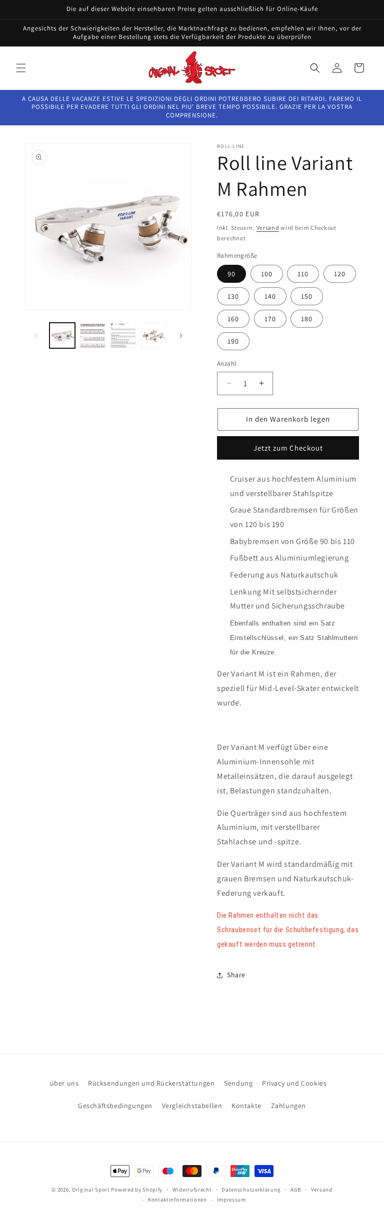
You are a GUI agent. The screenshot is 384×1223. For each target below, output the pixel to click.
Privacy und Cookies (294, 1083)
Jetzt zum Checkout (288, 448)
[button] (21, 68)
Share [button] (236, 974)
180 (306, 318)
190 (233, 341)
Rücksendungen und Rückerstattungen (151, 1083)
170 (270, 318)
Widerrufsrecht (192, 1189)
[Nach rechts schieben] (181, 336)
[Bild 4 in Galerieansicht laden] (153, 335)
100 (266, 273)
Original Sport (91, 1189)
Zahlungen (288, 1105)
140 (270, 296)
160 (233, 318)
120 (340, 273)
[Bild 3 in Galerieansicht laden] (123, 335)
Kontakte (247, 1105)
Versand (268, 227)
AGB (295, 1189)
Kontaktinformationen (177, 1199)
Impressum (231, 1199)
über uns (64, 1083)
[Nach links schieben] (36, 336)
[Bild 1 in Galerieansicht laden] (62, 335)
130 (233, 296)
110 (303, 273)
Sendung (238, 1083)
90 (232, 273)
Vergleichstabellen (192, 1105)
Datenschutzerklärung (251, 1189)
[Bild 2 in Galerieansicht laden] (93, 335)
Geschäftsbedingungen (115, 1105)
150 (306, 296)
